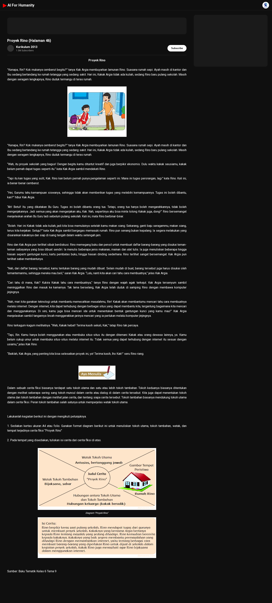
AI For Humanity (18, 5)
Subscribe (177, 48)
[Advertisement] (97, 26)
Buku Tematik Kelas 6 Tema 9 (37, 571)
